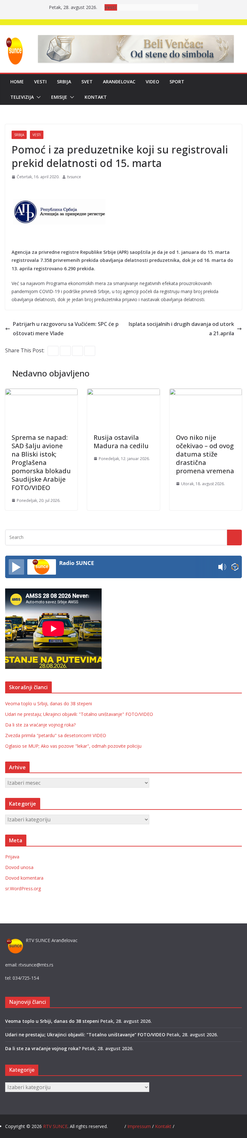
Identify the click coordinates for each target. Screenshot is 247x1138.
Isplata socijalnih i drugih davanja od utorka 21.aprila (181, 328)
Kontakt (96, 97)
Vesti (40, 82)
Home (17, 82)
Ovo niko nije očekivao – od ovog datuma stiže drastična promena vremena (205, 454)
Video (152, 82)
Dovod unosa (19, 867)
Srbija (64, 82)
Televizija (22, 97)
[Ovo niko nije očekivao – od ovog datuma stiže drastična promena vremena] (205, 393)
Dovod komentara (24, 878)
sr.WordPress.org (23, 888)
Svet (87, 82)
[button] (37, 97)
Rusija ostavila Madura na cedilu (121, 441)
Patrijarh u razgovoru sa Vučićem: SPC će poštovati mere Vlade (66, 328)
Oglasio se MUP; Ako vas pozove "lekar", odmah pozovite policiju (73, 746)
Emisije (59, 97)
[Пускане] (16, 567)
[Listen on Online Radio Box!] (235, 567)
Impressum (139, 1126)
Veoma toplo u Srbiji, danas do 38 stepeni (48, 703)
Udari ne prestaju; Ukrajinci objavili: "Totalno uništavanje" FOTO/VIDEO (79, 714)
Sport (176, 82)
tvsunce (74, 177)
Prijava (12, 857)
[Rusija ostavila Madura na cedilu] (123, 393)
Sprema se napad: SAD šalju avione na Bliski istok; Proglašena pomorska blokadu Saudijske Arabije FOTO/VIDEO (41, 462)
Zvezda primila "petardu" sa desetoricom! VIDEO (55, 735)
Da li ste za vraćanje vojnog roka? (40, 725)
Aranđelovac (119, 82)
